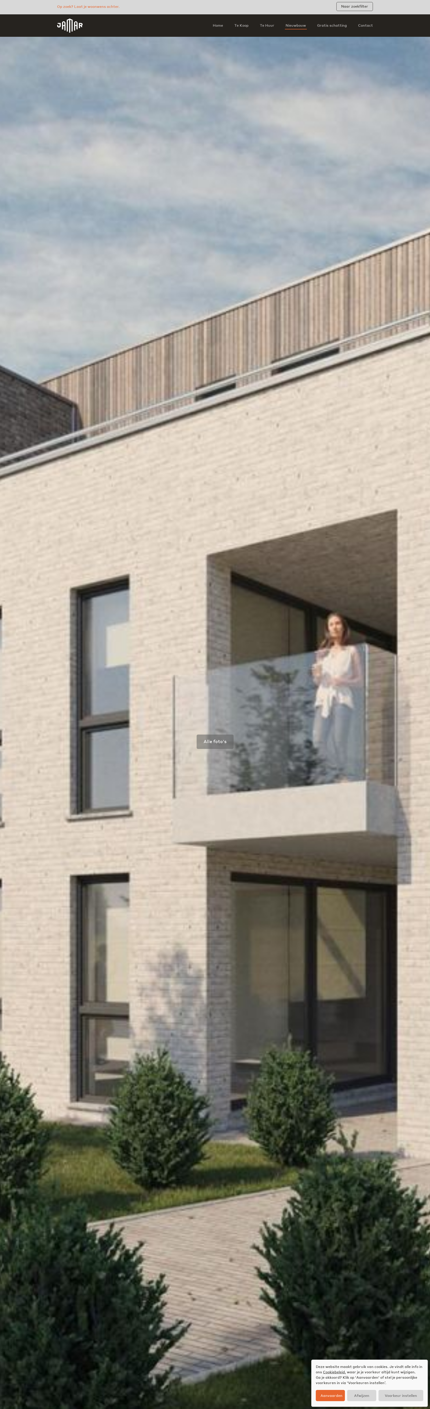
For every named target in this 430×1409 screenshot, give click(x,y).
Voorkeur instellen (401, 1395)
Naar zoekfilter (354, 6)
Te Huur (267, 25)
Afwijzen (361, 1395)
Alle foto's (215, 741)
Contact (365, 25)
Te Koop (241, 25)
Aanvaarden (331, 1395)
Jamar (70, 25)
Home (218, 25)
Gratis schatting (332, 25)
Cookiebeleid (334, 1372)
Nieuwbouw (296, 25)
